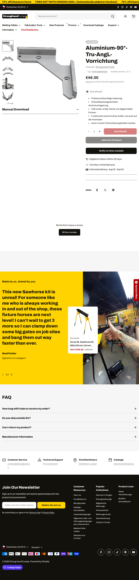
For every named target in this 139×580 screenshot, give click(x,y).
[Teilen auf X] (105, 190)
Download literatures (124, 464)
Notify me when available (111, 151)
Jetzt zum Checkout (111, 140)
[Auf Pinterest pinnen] (113, 190)
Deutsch (35, 547)
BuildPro (74, 338)
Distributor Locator (88, 464)
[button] (136, 290)
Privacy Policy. (48, 513)
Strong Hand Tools (105, 67)
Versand (89, 82)
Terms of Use (34, 513)
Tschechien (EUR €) (16, 7)
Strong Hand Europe (19, 561)
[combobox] (75, 16)
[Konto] (125, 16)
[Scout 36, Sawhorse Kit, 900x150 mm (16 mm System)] (83, 321)
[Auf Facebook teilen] (97, 190)
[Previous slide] (2, 374)
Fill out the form (50, 464)
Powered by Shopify (39, 561)
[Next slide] (11, 374)
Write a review (69, 232)
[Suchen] (112, 16)
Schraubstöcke (99, 71)
